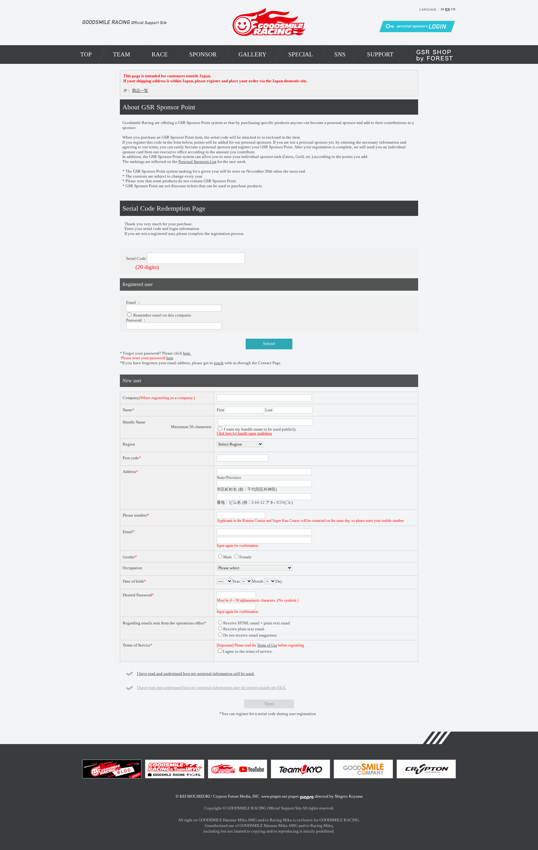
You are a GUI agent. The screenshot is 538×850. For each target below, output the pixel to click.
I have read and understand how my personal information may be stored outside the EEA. (211, 687)
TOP (86, 54)
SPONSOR (203, 54)
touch (219, 363)
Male (227, 557)
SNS (340, 54)
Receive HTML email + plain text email (256, 623)
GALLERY (252, 54)
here (169, 358)
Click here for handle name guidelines (244, 434)
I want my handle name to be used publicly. (260, 429)
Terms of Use (267, 645)
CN (453, 9)
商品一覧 (140, 90)
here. (187, 353)
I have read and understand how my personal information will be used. (196, 673)
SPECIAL (300, 54)
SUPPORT (380, 54)
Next (269, 703)
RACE (160, 54)
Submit (269, 343)
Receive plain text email (243, 629)
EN (447, 9)
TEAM (121, 54)
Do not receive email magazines (250, 635)
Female (245, 557)
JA (442, 9)
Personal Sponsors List (197, 161)
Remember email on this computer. (162, 315)
